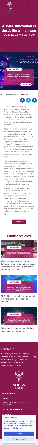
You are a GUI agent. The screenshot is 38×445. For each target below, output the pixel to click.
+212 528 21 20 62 (15, 362)
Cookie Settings (16, 428)
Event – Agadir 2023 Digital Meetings (15, 403)
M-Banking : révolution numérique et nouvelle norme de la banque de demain (18, 299)
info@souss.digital (14, 365)
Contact (6, 398)
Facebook (6, 414)
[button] (28, 6)
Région (25, 94)
